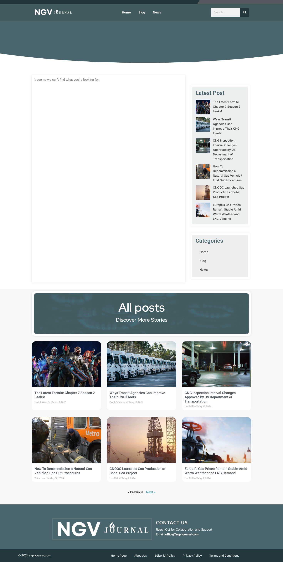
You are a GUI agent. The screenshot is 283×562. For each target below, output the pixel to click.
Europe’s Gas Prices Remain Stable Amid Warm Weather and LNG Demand (216, 471)
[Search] (244, 12)
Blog (141, 12)
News (157, 12)
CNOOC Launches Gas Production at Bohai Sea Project (228, 192)
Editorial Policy (165, 555)
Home (126, 12)
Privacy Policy (192, 555)
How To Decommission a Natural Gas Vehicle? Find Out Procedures (63, 471)
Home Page (119, 555)
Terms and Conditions (224, 555)
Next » (151, 492)
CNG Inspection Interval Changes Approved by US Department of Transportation (225, 150)
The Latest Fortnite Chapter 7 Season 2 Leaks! (226, 106)
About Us (140, 555)
